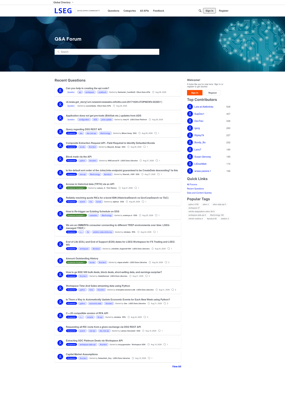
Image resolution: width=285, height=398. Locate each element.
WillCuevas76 (113, 160)
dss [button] (81, 133)
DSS (135, 133)
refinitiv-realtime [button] (196, 218)
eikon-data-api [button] (219, 204)
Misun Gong (127, 133)
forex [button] (91, 289)
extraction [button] (94, 215)
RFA (133, 232)
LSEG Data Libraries (129, 160)
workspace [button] (90, 92)
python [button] (82, 160)
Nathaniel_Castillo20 (126, 92)
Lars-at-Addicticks (203, 106)
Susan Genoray (202, 156)
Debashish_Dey (105, 358)
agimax (116, 201)
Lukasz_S (101, 188)
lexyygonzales (124, 344)
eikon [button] (206, 204)
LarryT (197, 149)
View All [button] (176, 366)
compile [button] (90, 317)
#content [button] (92, 147)
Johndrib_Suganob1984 (121, 248)
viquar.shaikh (123, 262)
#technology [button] (105, 133)
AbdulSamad (103, 276)
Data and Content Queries (199, 192)
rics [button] (90, 201)
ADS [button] (95, 119)
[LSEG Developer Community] (78, 10)
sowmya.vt (127, 215)
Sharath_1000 (128, 174)
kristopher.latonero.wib (125, 289)
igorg (197, 128)
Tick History (111, 188)
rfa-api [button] (100, 317)
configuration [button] (84, 119)
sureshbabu (91, 105)
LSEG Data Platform (138, 119)
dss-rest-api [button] (91, 133)
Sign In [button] (194, 92)
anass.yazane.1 (202, 171)
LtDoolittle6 (200, 164)
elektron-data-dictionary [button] (102, 232)
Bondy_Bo (200, 142)
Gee (125, 303)
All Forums (192, 184)
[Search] (200, 10)
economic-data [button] (95, 303)
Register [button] (212, 92)
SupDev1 (199, 114)
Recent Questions (195, 188)
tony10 (126, 119)
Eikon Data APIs (143, 92)
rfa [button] (88, 232)
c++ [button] (81, 232)
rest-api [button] (83, 174)
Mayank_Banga (114, 147)
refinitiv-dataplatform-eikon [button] (202, 211)
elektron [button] (225, 218)
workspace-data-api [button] (88, 344)
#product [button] (107, 174)
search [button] (82, 201)
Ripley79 (199, 135)
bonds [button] (82, 147)
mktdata (127, 232)
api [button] (80, 92)
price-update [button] (106, 119)
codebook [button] (102, 92)
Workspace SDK (139, 344)
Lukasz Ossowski (128, 330)
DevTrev (198, 121)
